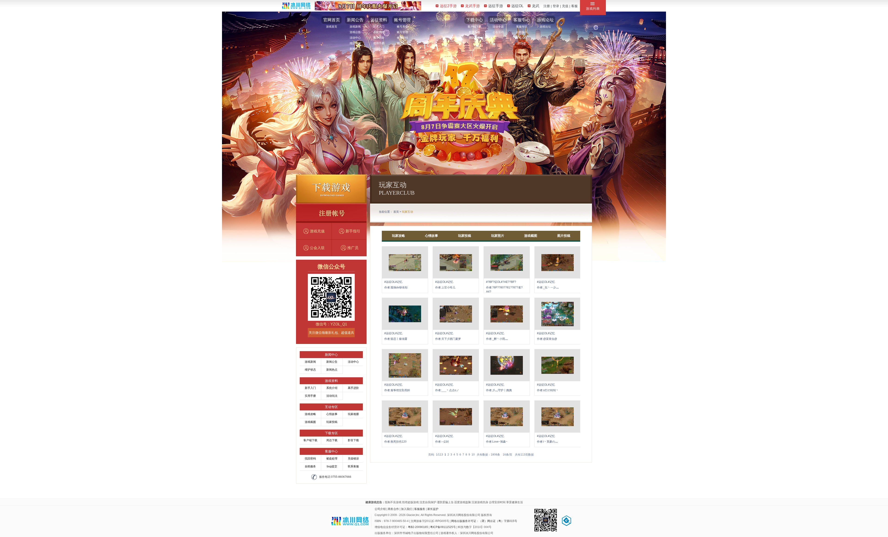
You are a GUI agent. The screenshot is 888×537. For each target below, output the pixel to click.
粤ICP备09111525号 (443, 527)
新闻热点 (355, 48)
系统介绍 (378, 32)
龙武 (535, 6)
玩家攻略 (398, 235)
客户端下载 (474, 26)
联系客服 (353, 466)
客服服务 (419, 509)
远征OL (517, 6)
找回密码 (310, 458)
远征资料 (378, 20)
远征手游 (495, 6)
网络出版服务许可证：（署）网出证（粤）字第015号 (484, 521)
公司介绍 (380, 509)
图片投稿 (563, 235)
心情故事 (331, 414)
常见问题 (521, 37)
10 (473, 454)
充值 (565, 6)
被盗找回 (402, 43)
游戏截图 (310, 422)
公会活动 (498, 32)
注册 (546, 6)
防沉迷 (522, 43)
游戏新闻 (355, 26)
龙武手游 (472, 6)
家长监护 (432, 509)
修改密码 (402, 37)
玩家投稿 (331, 422)
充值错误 (353, 458)
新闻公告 (355, 20)
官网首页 (331, 20)
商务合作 (393, 509)
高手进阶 (378, 37)
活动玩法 (378, 48)
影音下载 (474, 32)
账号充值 (402, 26)
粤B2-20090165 (418, 527)
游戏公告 (355, 32)
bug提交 (332, 466)
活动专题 (498, 26)
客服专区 (521, 26)
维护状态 (310, 369)
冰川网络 (296, 5)
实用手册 (310, 395)
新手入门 (378, 26)
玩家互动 (407, 211)
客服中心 (521, 20)
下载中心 (474, 20)
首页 (396, 211)
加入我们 (406, 509)
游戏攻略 (310, 414)
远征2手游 (448, 6)
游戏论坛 (545, 20)
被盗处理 (331, 458)
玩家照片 (497, 235)
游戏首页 (331, 26)
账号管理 (402, 20)
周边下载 (474, 37)
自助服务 (521, 32)
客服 (574, 6)
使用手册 (378, 43)
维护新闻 (355, 43)
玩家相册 (353, 414)
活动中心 (355, 37)
